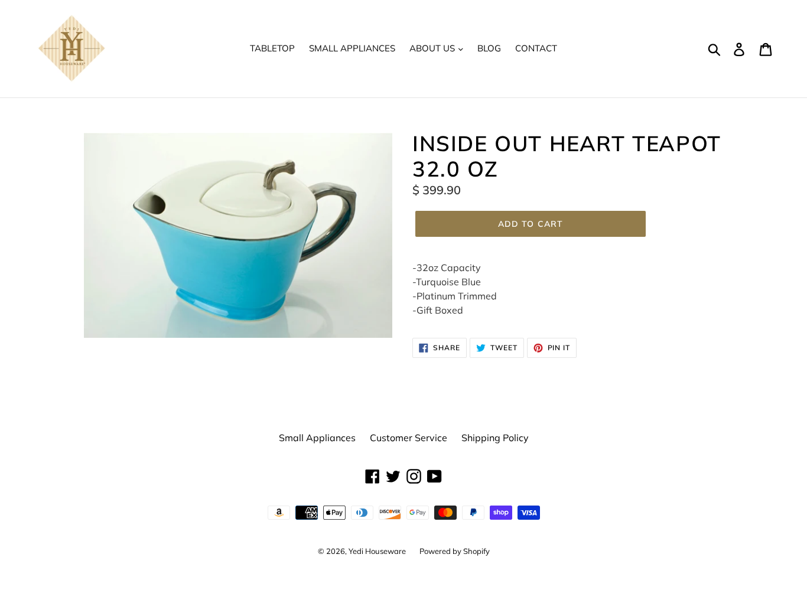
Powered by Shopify (454, 551)
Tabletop (272, 48)
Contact (536, 48)
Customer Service (408, 438)
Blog (489, 48)
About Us (433, 48)
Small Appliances (352, 48)
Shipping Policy (495, 438)
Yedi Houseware (378, 551)
